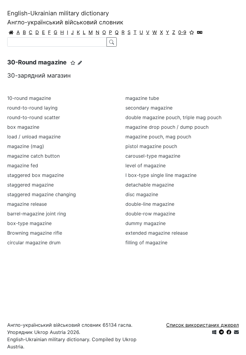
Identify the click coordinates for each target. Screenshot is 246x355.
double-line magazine (149, 204)
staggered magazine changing (41, 194)
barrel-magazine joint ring (36, 214)
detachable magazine (149, 185)
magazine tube (142, 98)
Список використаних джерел (202, 325)
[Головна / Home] (11, 32)
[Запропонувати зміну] (80, 62)
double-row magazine (150, 214)
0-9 (182, 32)
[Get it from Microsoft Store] (214, 332)
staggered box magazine (35, 175)
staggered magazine (30, 185)
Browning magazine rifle (34, 233)
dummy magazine (145, 223)
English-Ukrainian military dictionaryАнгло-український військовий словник (65, 18)
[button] (72, 63)
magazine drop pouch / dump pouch (166, 127)
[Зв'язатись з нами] (236, 332)
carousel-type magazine (152, 156)
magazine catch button (33, 156)
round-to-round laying (32, 108)
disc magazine (141, 194)
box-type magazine (29, 223)
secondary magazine (148, 108)
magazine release (27, 204)
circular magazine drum (34, 242)
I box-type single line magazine (160, 175)
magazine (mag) (25, 146)
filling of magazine (146, 242)
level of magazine (145, 165)
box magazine (23, 127)
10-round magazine (29, 98)
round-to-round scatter (33, 117)
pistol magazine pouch (151, 146)
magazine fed (22, 165)
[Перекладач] (200, 32)
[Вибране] (192, 32)
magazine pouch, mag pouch (158, 137)
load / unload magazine (34, 137)
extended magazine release (156, 233)
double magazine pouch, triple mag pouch (173, 117)
